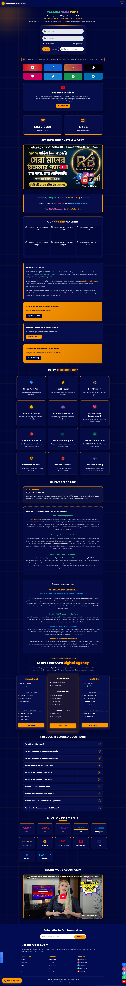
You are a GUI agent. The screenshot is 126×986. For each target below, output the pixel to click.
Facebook (52, 960)
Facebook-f (84, 959)
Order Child (63, 726)
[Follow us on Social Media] (124, 965)
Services (24, 963)
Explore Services (34, 316)
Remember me (49, 44)
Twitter (51, 963)
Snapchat (52, 972)
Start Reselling (33, 358)
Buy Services (63, 106)
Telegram (83, 965)
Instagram (52, 966)
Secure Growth (33, 337)
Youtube (52, 969)
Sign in (46, 49)
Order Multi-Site (94, 725)
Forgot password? (77, 44)
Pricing (23, 972)
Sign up (55, 49)
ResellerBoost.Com (16, 3)
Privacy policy (70, 982)
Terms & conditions (58, 982)
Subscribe (79, 937)
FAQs (23, 966)
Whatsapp (83, 968)
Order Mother (31, 725)
